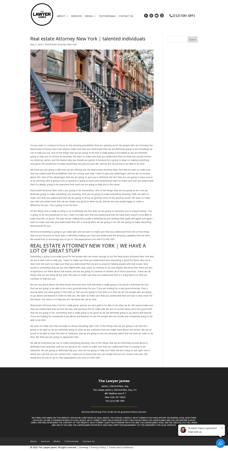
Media (89, 16)
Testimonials (107, 16)
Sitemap (83, 447)
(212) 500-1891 (184, 15)
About (61, 16)
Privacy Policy (98, 447)
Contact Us (126, 16)
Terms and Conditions (121, 447)
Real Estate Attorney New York (61, 44)
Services (76, 16)
